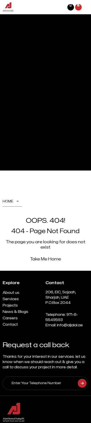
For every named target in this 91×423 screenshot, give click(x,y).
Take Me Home (45, 259)
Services (11, 299)
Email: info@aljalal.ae (64, 325)
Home (8, 201)
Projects (10, 305)
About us (11, 292)
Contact (10, 324)
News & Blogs (15, 312)
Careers (10, 318)
